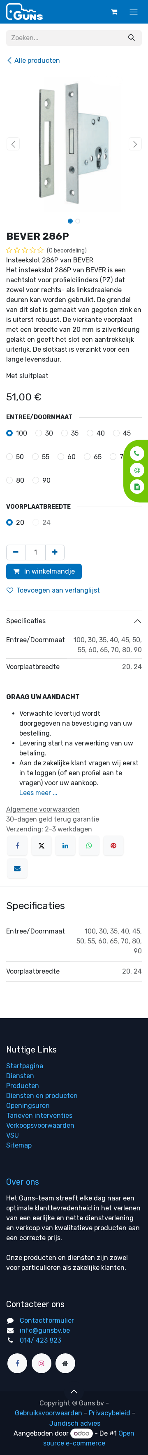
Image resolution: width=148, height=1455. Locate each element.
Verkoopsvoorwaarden (40, 1125)
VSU (12, 1135)
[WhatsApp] (89, 845)
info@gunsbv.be (45, 1330)
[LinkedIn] (65, 845)
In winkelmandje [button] (49, 571)
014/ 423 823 (40, 1340)
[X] (41, 845)
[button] (134, 453)
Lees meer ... (38, 793)
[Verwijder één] (15, 552)
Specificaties (26, 621)
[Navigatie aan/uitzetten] (133, 11)
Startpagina (24, 1066)
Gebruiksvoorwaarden (48, 1413)
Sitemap (19, 1145)
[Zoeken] (131, 38)
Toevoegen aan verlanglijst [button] (58, 590)
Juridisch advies (74, 1423)
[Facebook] (17, 845)
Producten (22, 1086)
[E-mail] (17, 868)
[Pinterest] (113, 845)
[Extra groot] (65, 1363)
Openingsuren (28, 1106)
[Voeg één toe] (55, 552)
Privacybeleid (109, 1413)
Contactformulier (47, 1320)
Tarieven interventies (39, 1115)
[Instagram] (41, 1363)
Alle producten (37, 60)
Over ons (22, 1182)
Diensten (20, 1076)
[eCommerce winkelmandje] (114, 11)
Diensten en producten (42, 1096)
